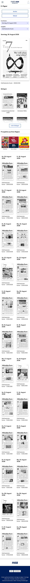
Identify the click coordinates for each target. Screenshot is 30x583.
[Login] (27, 1)
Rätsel (15, 16)
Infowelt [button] (17, 579)
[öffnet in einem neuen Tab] (8, 100)
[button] (2, 2)
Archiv (15, 11)
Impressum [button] (22, 579)
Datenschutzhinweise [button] (7, 580)
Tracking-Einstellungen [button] (22, 580)
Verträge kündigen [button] (19, 577)
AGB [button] (15, 580)
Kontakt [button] (12, 579)
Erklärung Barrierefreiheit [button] (7, 577)
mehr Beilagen (15, 125)
